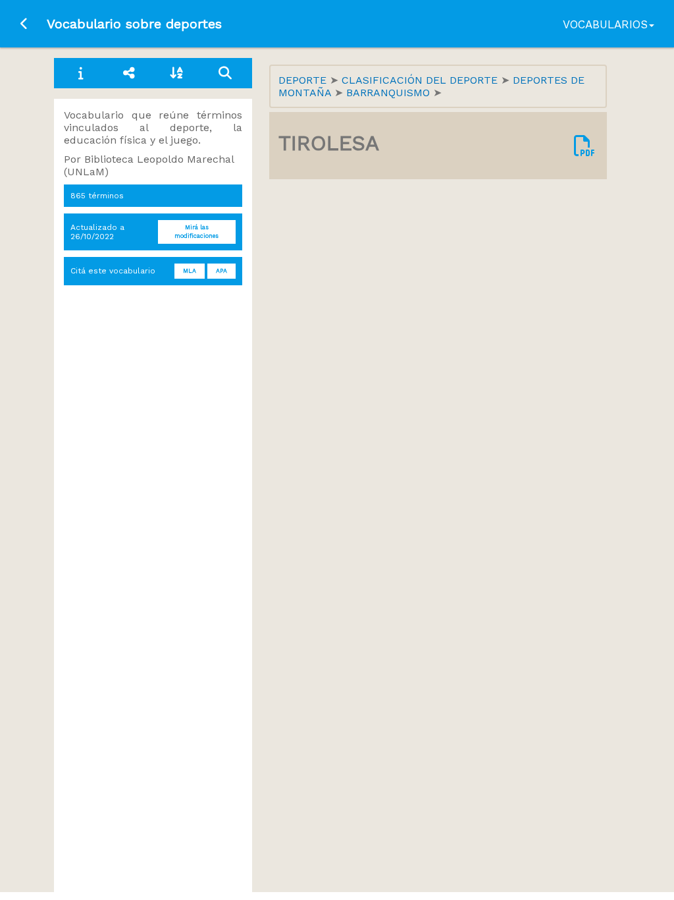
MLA (189, 270)
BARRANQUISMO (389, 92)
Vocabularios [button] (605, 24)
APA (221, 270)
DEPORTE (304, 80)
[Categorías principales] (129, 73)
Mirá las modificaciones (196, 231)
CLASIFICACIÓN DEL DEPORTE (421, 80)
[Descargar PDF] (584, 145)
